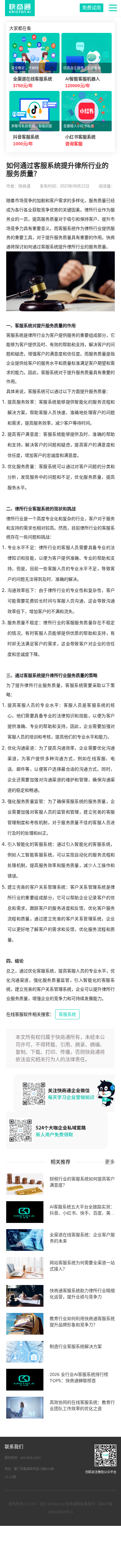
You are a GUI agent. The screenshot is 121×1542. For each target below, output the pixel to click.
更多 (110, 1162)
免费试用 (91, 7)
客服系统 (67, 1014)
